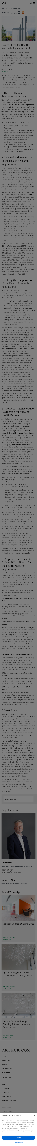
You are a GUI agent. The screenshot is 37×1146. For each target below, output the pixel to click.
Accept (18, 1138)
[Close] (34, 1116)
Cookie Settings (18, 1142)
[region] (18, 1129)
